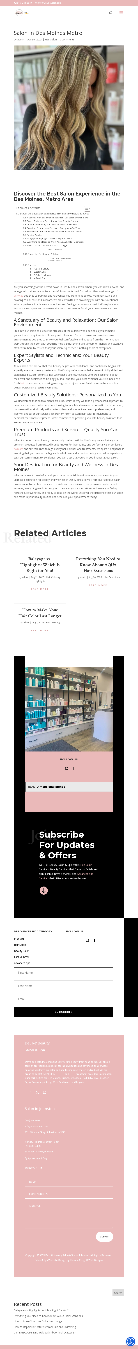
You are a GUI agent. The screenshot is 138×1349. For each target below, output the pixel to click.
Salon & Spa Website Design (51, 1260)
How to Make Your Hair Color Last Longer (47, 245)
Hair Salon (51, 39)
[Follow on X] (37, 1092)
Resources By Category (63, 258)
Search (118, 1292)
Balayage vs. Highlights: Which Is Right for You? (49, 238)
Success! (32, 265)
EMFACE (60, 1074)
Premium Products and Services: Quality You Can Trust (53, 228)
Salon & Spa (41, 272)
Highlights (40, 581)
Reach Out (40, 278)
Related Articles (34, 235)
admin (20, 39)
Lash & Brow (21, 957)
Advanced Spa (22, 963)
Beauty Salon (21, 951)
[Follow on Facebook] (74, 768)
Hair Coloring (53, 577)
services (18, 295)
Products (19, 938)
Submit (104, 1236)
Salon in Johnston (43, 275)
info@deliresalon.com (36, 1126)
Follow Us (58, 250)
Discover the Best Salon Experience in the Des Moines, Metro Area (53, 213)
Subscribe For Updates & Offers (43, 254)
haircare (18, 449)
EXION (73, 1074)
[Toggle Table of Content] (85, 209)
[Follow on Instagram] (67, 768)
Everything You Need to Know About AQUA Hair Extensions (55, 241)
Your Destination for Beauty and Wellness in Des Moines (54, 231)
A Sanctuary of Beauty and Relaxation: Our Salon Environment (57, 217)
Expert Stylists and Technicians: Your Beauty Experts (52, 221)
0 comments (67, 39)
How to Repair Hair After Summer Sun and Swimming (45, 1327)
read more (40, 589)
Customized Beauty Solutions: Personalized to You (52, 224)
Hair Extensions (112, 577)
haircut (24, 383)
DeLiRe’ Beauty (42, 269)
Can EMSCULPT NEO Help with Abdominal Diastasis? (44, 1332)
